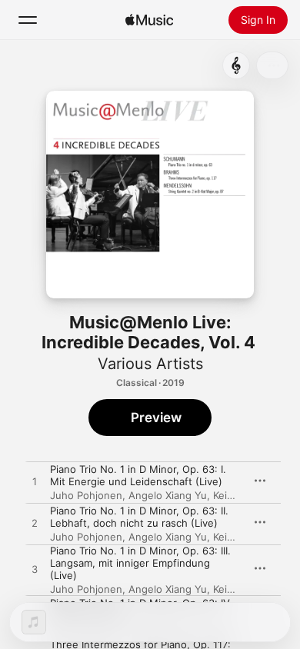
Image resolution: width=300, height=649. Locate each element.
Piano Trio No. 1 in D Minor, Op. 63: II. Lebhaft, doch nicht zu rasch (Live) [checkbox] (139, 516)
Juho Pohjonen (86, 495)
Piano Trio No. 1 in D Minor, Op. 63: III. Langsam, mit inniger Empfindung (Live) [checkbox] (140, 562)
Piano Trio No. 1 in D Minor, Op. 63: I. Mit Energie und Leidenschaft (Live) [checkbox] (138, 475)
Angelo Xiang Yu (167, 495)
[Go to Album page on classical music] (236, 65)
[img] (149, 20)
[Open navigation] (28, 20)
